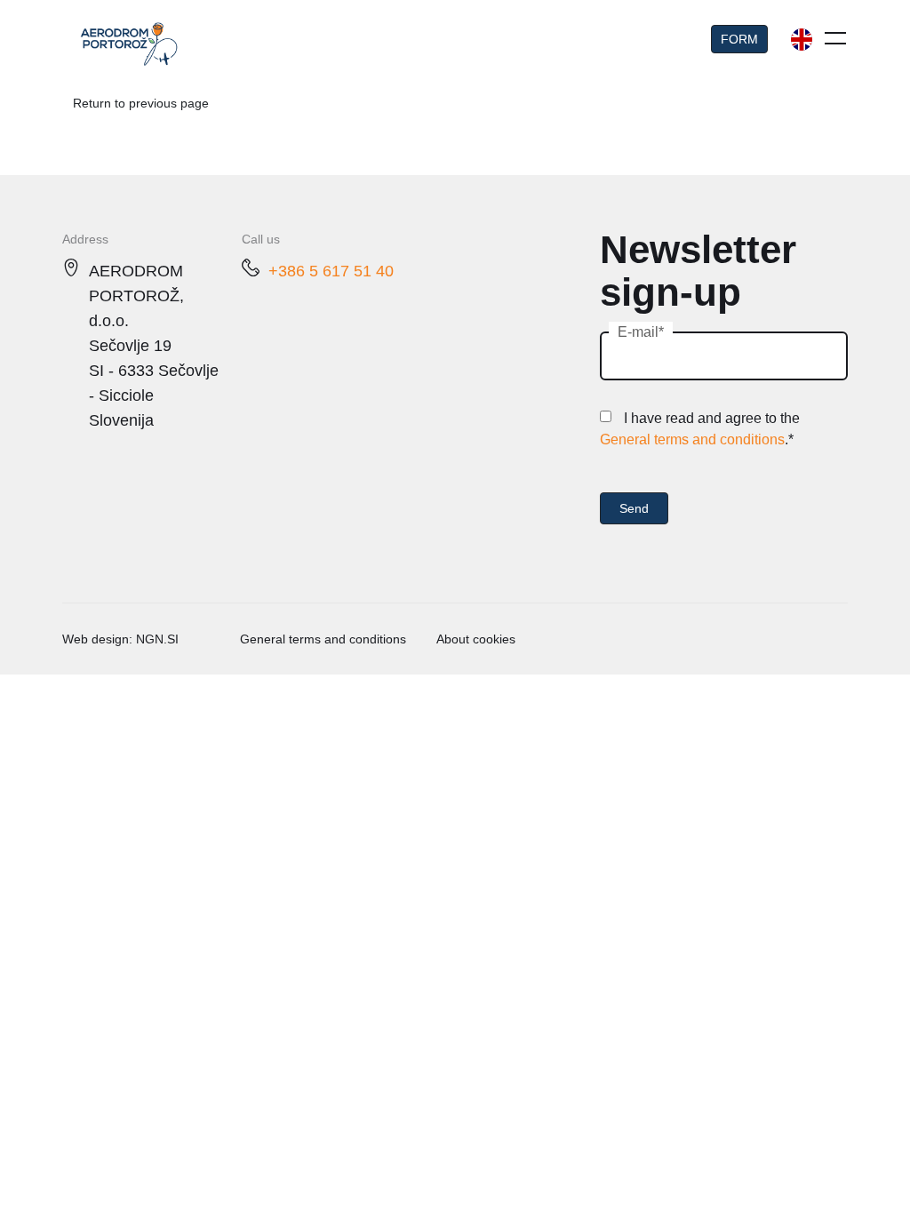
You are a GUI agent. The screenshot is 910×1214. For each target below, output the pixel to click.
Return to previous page (141, 103)
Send (634, 508)
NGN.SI (157, 639)
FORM (739, 39)
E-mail (638, 331)
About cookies (475, 639)
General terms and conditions (692, 439)
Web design (95, 639)
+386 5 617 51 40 (331, 271)
